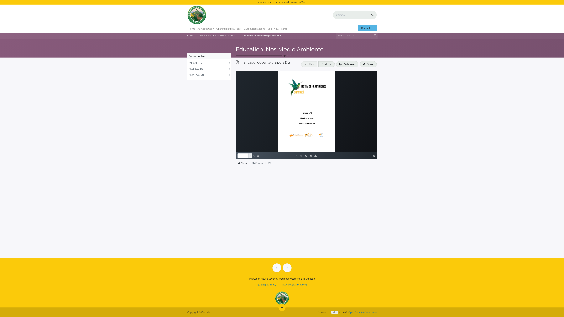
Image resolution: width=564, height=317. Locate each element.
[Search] (372, 15)
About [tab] (244, 163)
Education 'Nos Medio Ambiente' (280, 49)
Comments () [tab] (263, 163)
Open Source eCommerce (362, 312)
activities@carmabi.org (294, 284)
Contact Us (367, 28)
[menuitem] (191, 29)
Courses (191, 35)
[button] (209, 63)
